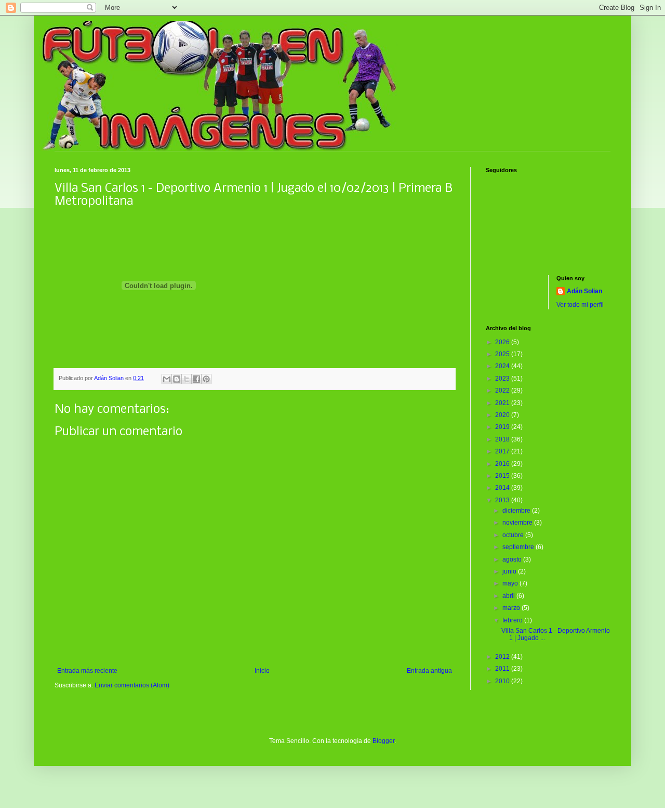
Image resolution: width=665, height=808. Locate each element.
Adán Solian (584, 291)
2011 (503, 668)
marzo (512, 607)
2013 (503, 500)
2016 (503, 463)
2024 (503, 366)
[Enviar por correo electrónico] (167, 379)
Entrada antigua (429, 670)
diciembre (517, 510)
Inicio (262, 670)
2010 (503, 681)
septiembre (519, 547)
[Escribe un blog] (176, 379)
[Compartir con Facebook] (196, 379)
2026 (503, 342)
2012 (503, 656)
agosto (512, 559)
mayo (511, 583)
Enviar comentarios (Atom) (132, 685)
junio (510, 571)
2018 (503, 439)
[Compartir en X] (186, 379)
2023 (503, 378)
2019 (503, 427)
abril (509, 596)
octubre (513, 535)
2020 (503, 415)
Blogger (383, 741)
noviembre (518, 522)
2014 (503, 487)
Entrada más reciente (87, 670)
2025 (503, 354)
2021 (503, 403)
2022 (503, 390)
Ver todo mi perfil (580, 304)
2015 (503, 475)
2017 (503, 451)
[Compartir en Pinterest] (206, 379)
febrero (513, 620)
